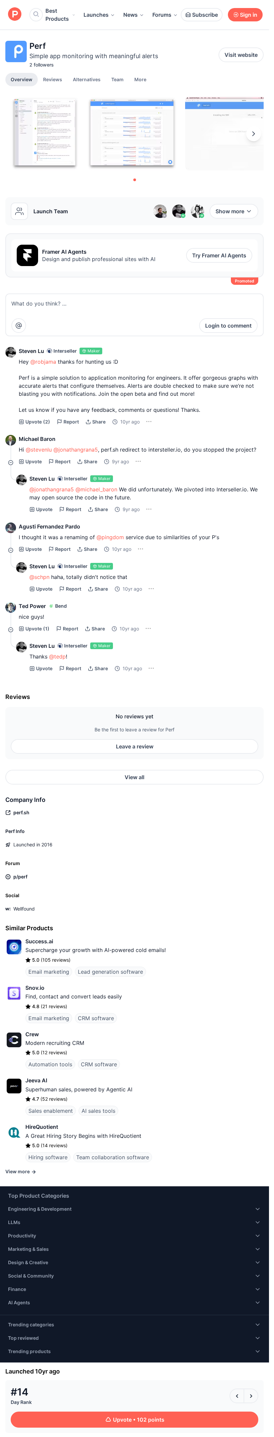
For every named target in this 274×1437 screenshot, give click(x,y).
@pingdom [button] (110, 537)
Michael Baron (37, 439)
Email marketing (48, 971)
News (130, 14)
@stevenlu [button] (39, 449)
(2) (37, 422)
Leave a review (134, 746)
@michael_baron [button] (96, 489)
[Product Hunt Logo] (14, 14)
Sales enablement (50, 1110)
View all (134, 777)
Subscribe (205, 14)
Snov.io (34, 987)
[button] (140, 79)
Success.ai (39, 941)
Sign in (248, 14)
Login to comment (228, 325)
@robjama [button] (43, 361)
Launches (96, 14)
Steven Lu (31, 351)
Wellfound (24, 909)
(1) (37, 628)
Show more (230, 211)
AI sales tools (98, 1110)
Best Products (57, 14)
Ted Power (32, 606)
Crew (32, 1034)
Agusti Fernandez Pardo (49, 526)
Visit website (241, 54)
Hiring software (47, 1157)
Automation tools (50, 1064)
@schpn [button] (39, 577)
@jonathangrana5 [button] (75, 449)
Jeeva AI (36, 1080)
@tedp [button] (57, 656)
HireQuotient (41, 1126)
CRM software (96, 1018)
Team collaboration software (112, 1157)
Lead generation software (110, 971)
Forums (161, 14)
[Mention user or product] (18, 325)
